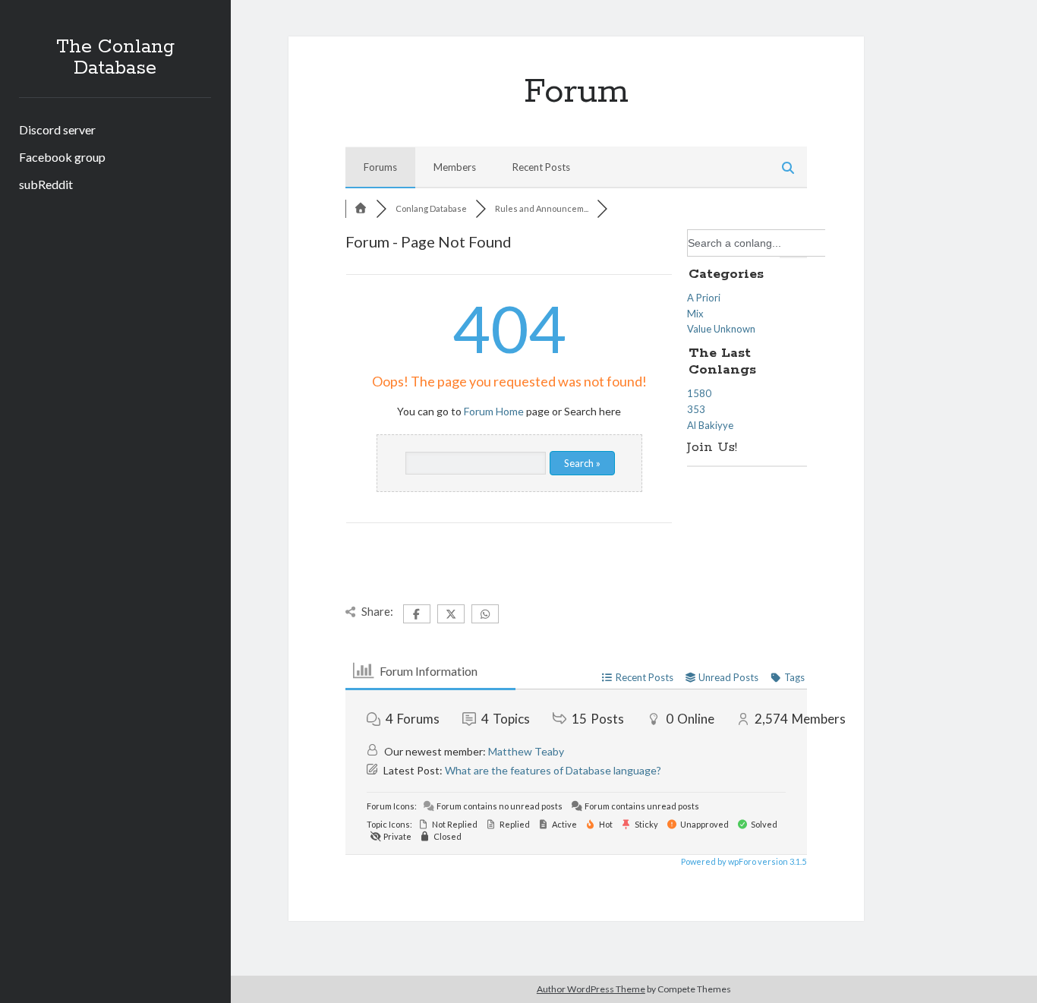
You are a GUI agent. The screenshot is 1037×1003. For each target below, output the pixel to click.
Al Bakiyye (710, 425)
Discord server (57, 129)
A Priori (703, 298)
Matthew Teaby (526, 751)
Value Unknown (721, 329)
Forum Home (494, 411)
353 (696, 409)
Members (454, 167)
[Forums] (360, 208)
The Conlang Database (115, 57)
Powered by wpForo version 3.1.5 (742, 861)
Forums (380, 167)
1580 (699, 393)
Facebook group (62, 157)
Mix (695, 314)
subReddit (46, 184)
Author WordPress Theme (591, 989)
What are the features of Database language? (553, 770)
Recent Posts (541, 167)
